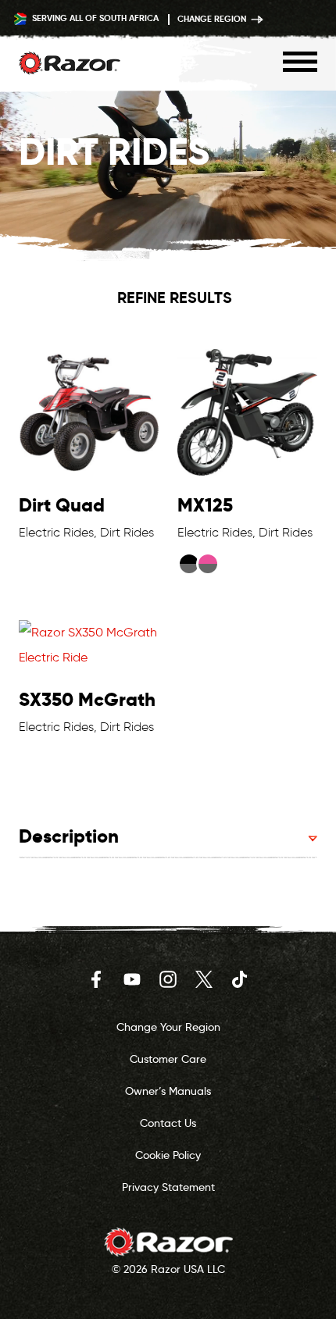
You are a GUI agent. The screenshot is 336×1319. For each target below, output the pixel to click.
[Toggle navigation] (300, 62)
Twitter (204, 979)
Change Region (212, 18)
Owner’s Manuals (168, 1091)
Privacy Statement (168, 1187)
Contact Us (168, 1123)
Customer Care (168, 1059)
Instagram (168, 979)
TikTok (239, 979)
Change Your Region (168, 1027)
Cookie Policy (168, 1155)
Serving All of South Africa (94, 17)
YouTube (132, 979)
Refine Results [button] (174, 297)
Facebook (96, 979)
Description (69, 836)
